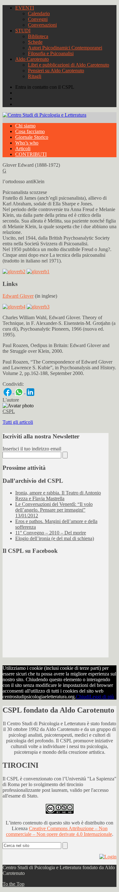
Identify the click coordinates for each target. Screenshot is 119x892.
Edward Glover (18, 296)
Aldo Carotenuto (32, 59)
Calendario (39, 13)
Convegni (38, 19)
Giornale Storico (31, 137)
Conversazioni (42, 25)
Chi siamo (25, 125)
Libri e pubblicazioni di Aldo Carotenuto (68, 65)
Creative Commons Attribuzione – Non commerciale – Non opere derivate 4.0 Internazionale (59, 831)
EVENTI (24, 7)
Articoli (22, 148)
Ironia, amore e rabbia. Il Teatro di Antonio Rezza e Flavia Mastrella (58, 495)
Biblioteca (38, 36)
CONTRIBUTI (31, 154)
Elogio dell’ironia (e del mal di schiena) (54, 538)
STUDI (22, 30)
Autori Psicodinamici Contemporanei (65, 47)
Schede (35, 42)
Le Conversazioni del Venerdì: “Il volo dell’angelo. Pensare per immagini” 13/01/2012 (54, 509)
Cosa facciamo (30, 131)
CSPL (9, 411)
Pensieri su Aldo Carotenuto (56, 70)
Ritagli (34, 76)
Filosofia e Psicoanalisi (51, 53)
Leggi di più (101, 696)
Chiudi (82, 696)
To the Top (13, 884)
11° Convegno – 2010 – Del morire (50, 532)
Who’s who (26, 142)
